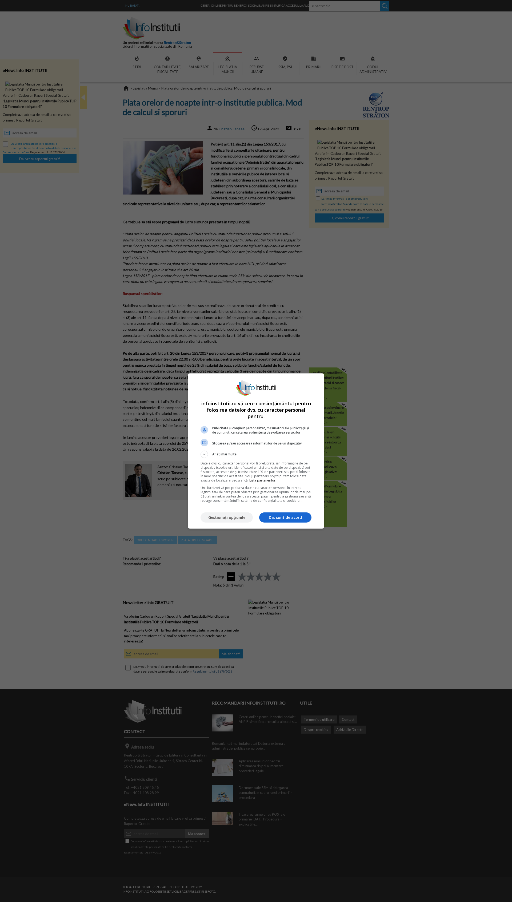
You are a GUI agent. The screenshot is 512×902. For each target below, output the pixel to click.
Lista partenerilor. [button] (262, 480)
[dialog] (256, 451)
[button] (256, 454)
